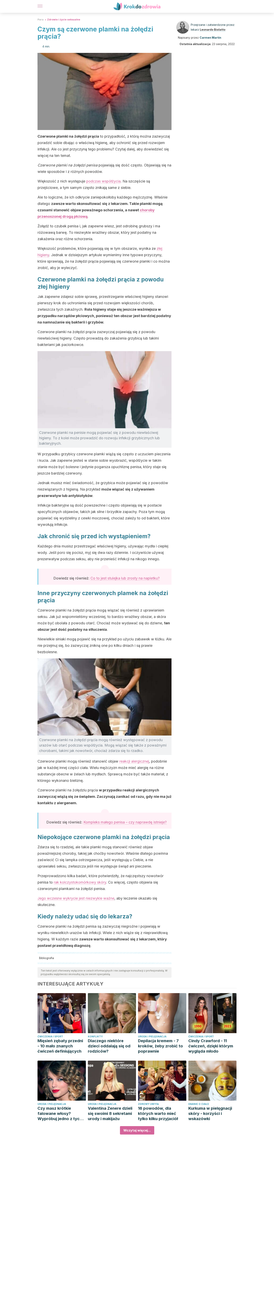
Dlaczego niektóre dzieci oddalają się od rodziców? (109, 1046)
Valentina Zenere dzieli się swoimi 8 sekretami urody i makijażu (110, 1113)
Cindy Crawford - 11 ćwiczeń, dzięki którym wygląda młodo (210, 1046)
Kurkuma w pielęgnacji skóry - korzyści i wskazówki (210, 1113)
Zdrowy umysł (148, 1103)
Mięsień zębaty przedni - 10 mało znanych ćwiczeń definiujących (60, 1046)
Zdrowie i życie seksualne (63, 19)
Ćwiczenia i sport (50, 1036)
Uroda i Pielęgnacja (152, 1036)
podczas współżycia (103, 181)
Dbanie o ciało (198, 1103)
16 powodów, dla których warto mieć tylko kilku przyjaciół (158, 1113)
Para (41, 19)
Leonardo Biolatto (212, 29)
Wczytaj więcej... (137, 1130)
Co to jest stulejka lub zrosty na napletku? (125, 578)
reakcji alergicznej (134, 761)
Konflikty (95, 1036)
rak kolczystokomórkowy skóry (80, 882)
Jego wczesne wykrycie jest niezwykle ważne (76, 898)
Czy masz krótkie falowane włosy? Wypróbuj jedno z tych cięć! (60, 1113)
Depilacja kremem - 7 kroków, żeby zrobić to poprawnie (160, 1046)
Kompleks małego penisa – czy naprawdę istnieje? (125, 822)
